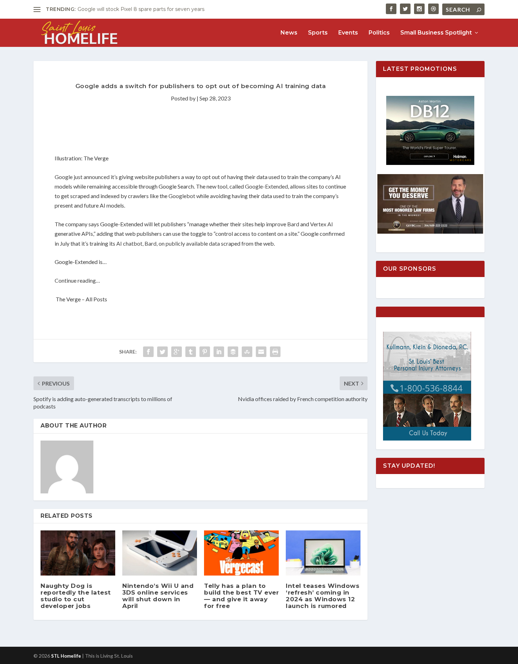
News (288, 33)
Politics (379, 33)
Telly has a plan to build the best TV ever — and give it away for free (241, 596)
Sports (318, 33)
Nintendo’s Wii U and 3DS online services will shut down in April (157, 596)
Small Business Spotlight (436, 33)
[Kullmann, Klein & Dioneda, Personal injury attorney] (427, 439)
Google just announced (82, 176)
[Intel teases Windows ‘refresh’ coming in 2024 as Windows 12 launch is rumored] (323, 552)
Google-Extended (266, 186)
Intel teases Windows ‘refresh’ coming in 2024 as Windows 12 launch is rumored (322, 596)
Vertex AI (321, 224)
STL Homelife (66, 656)
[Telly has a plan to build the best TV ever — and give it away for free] (241, 552)
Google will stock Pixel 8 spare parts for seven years (141, 9)
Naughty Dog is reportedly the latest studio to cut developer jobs (76, 596)
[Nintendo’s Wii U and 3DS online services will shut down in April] (159, 552)
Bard (293, 224)
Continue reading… (77, 280)
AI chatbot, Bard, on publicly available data (168, 243)
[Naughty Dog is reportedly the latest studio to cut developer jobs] (78, 552)
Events (348, 33)
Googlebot (181, 195)
